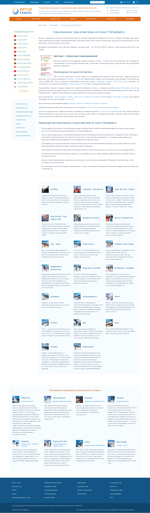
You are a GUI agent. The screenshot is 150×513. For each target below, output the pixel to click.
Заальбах (70, 79)
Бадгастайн (105, 111)
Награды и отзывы (116, 490)
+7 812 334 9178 (114, 10)
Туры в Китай (21, 47)
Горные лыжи (111, 19)
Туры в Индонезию (23, 67)
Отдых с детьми (21, 104)
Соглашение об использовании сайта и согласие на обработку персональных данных (105, 510)
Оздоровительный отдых (24, 112)
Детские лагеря (21, 132)
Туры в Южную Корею (25, 83)
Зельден (109, 81)
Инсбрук (109, 107)
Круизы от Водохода (84, 490)
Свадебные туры (22, 108)
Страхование (68, 2)
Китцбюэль (72, 84)
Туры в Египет (22, 40)
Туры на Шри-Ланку (24, 63)
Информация (34, 2)
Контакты (47, 2)
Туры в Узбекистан (23, 79)
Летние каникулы (50, 494)
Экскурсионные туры (23, 135)
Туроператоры (91, 19)
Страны (18, 19)
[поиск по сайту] (103, 2)
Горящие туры (55, 19)
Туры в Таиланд (22, 44)
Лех (99, 107)
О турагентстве (19, 2)
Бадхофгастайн (116, 111)
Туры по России (22, 75)
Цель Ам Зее (134, 88)
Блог (57, 2)
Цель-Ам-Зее (81, 84)
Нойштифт (72, 90)
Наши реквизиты (115, 494)
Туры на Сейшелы (23, 59)
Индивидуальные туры (23, 116)
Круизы (73, 19)
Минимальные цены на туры (21, 497)
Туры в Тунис (21, 51)
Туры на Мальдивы (23, 55)
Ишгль (125, 81)
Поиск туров (36, 19)
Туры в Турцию (22, 36)
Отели (14, 490)
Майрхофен (101, 81)
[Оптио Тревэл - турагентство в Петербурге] (21, 10)
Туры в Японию (22, 86)
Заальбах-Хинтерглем (91, 97)
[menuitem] (19, 2)
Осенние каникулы (50, 490)
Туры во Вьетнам (23, 71)
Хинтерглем (80, 79)
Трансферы (130, 19)
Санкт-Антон (117, 81)
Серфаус (95, 88)
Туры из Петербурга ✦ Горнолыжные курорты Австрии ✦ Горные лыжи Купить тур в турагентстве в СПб (47, 505)
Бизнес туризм (49, 497)
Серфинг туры (21, 120)
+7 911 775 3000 (114, 13)
